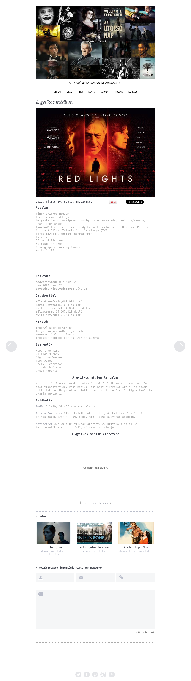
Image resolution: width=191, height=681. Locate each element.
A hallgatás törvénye (94, 547)
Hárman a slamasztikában (179, 346)
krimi (133, 551)
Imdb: (40, 406)
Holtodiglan (54, 547)
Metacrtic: (44, 424)
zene (69, 92)
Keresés (132, 92)
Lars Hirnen (99, 503)
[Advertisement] (79, 268)
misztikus (84, 201)
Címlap (57, 92)
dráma (45, 551)
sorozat (105, 92)
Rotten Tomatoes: (49, 413)
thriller (53, 554)
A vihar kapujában (135, 547)
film (80, 92)
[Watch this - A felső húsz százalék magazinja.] (95, 77)
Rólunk (119, 92)
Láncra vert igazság (11, 346)
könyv (91, 92)
